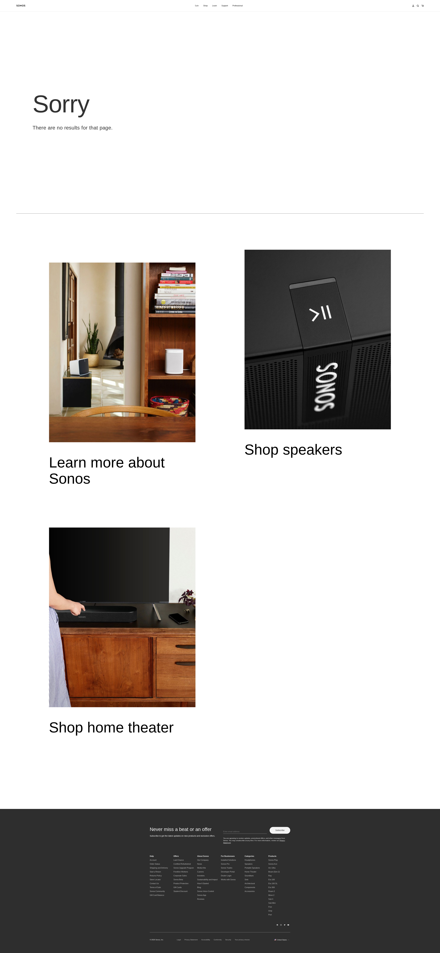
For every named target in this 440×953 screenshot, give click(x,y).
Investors (201, 876)
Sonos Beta (178, 880)
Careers (200, 872)
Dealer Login (226, 876)
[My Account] (413, 6)
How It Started (203, 883)
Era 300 (271, 887)
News (199, 864)
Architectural (250, 883)
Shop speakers (293, 449)
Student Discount (180, 891)
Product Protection (180, 883)
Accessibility (205, 940)
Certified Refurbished (182, 864)
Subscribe (280, 830)
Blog (199, 887)
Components (250, 887)
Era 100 (271, 880)
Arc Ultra (271, 868)
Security (228, 940)
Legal (179, 940)
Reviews (200, 899)
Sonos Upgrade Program (183, 868)
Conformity (218, 940)
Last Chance (178, 860)
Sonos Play (273, 860)
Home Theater (250, 872)
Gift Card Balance (157, 895)
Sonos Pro (225, 864)
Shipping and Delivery (159, 868)
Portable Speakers (252, 868)
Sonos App (201, 895)
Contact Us (154, 883)
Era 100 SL (273, 883)
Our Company (203, 860)
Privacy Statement (191, 940)
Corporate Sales (180, 876)
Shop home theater (111, 727)
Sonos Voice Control (205, 891)
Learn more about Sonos (107, 470)
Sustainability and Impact (207, 880)
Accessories (250, 891)
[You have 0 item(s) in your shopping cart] (423, 6)
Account (153, 860)
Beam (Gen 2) (274, 872)
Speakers (248, 864)
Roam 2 (271, 891)
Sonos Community (157, 891)
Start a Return (155, 872)
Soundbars (249, 876)
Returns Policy (156, 876)
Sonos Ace (272, 864)
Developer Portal (228, 872)
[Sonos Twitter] (285, 925)
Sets (246, 880)
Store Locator (155, 880)
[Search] (418, 6)
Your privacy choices (242, 940)
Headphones (250, 860)
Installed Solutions (228, 860)
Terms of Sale (155, 887)
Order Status (155, 864)
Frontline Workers (180, 872)
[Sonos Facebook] (277, 925)
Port (270, 915)
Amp (270, 911)
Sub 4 (270, 899)
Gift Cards (177, 887)
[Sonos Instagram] (281, 925)
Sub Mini (272, 903)
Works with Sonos (228, 880)
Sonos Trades (226, 868)
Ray (270, 876)
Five (270, 907)
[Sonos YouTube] (288, 925)
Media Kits (201, 868)
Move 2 (271, 895)
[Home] (20, 6)
